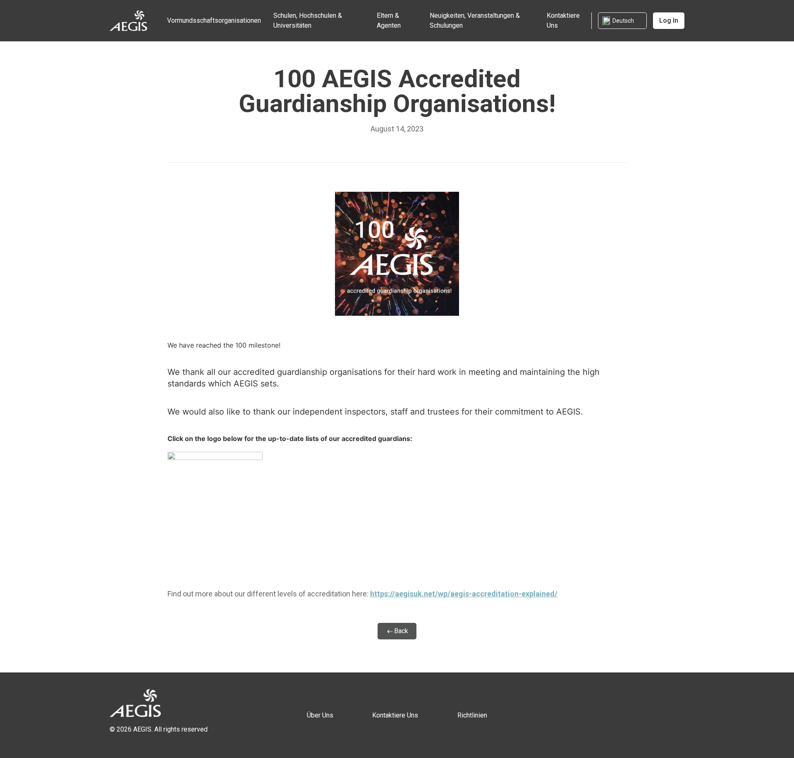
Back (401, 631)
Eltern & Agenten (389, 20)
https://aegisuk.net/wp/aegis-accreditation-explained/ (463, 593)
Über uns (320, 715)
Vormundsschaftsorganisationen (214, 20)
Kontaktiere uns (563, 20)
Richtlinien (472, 715)
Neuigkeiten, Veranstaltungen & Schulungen (475, 20)
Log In (668, 20)
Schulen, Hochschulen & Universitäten (307, 20)
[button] (622, 20)
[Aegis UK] (128, 20)
